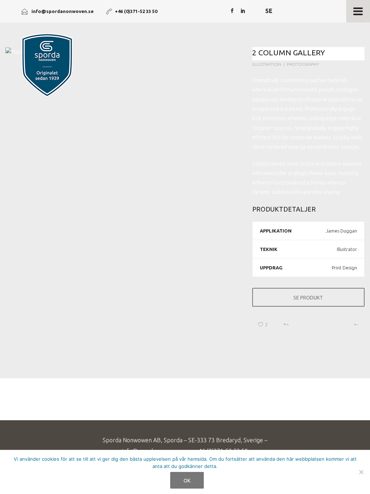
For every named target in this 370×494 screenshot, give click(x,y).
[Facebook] (232, 11)
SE (268, 11)
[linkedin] (242, 11)
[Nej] (361, 472)
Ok (187, 481)
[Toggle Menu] (358, 11)
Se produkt (308, 298)
